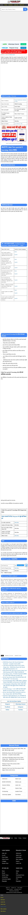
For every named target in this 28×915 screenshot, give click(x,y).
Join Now (23, 44)
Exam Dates (5, 857)
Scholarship (5, 791)
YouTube (20, 709)
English (16, 254)
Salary (17, 871)
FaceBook (7, 707)
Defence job (18, 782)
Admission (10, 4)
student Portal (18, 791)
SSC (17, 873)
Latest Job (16, 4)
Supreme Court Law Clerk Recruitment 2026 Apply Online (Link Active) (13, 769)
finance (17, 861)
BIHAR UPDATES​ (6, 782)
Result (5, 4)
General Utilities (9, 655)
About (15, 838)
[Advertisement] (14, 26)
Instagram (20, 707)
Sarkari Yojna (18, 655)
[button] (26, 565)
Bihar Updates (19, 859)
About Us (8, 887)
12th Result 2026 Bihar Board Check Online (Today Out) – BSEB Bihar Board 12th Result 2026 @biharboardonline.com (14, 667)
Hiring (19, 838)
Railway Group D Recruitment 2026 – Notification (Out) (11, 764)
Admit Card (22, 4)
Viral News (18, 794)
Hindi (16, 251)
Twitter (7, 709)
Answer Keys (5, 863)
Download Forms (20, 875)
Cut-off (3, 855)
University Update (6, 794)
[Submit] (25, 9)
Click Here (17, 522)
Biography (4, 881)
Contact (24, 838)
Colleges (4, 861)
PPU (17, 879)
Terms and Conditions (14, 890)
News (3, 871)
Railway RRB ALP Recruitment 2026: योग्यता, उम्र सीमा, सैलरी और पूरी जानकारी (14, 749)
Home (2, 4)
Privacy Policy (10, 889)
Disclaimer (19, 887)
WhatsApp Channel (20, 704)
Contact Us (13, 887)
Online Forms (5, 859)
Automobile (18, 857)
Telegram (7, 704)
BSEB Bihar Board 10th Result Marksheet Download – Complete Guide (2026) (12, 753)
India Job (4, 853)
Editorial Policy (17, 889)
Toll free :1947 (18, 123)
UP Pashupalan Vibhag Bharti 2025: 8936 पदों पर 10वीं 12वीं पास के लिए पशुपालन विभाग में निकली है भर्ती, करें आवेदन (14, 685)
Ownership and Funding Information (14, 892)
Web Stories (3, 911)
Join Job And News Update (14, 701)
